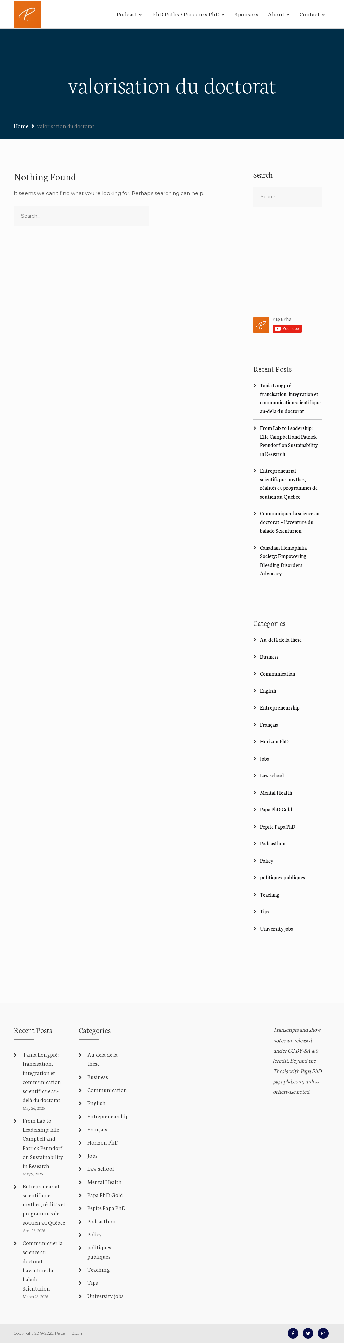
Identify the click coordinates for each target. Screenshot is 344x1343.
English (268, 690)
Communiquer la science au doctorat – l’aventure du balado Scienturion (290, 522)
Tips (264, 911)
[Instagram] (323, 1333)
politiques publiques (282, 877)
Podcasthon (272, 843)
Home (21, 126)
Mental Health (276, 792)
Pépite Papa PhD (277, 826)
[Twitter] (308, 1333)
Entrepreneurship (280, 707)
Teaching (270, 894)
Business (269, 656)
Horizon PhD (274, 741)
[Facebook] (293, 1333)
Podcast (127, 14)
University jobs (276, 928)
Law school (272, 775)
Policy (266, 860)
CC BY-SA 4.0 (303, 1050)
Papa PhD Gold (276, 809)
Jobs (264, 758)
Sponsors (246, 14)
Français (269, 724)
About (276, 14)
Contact (310, 14)
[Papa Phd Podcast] (27, 14)
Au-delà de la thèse (281, 639)
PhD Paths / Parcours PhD (186, 14)
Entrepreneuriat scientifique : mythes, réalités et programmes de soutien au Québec (44, 1204)
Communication (277, 673)
